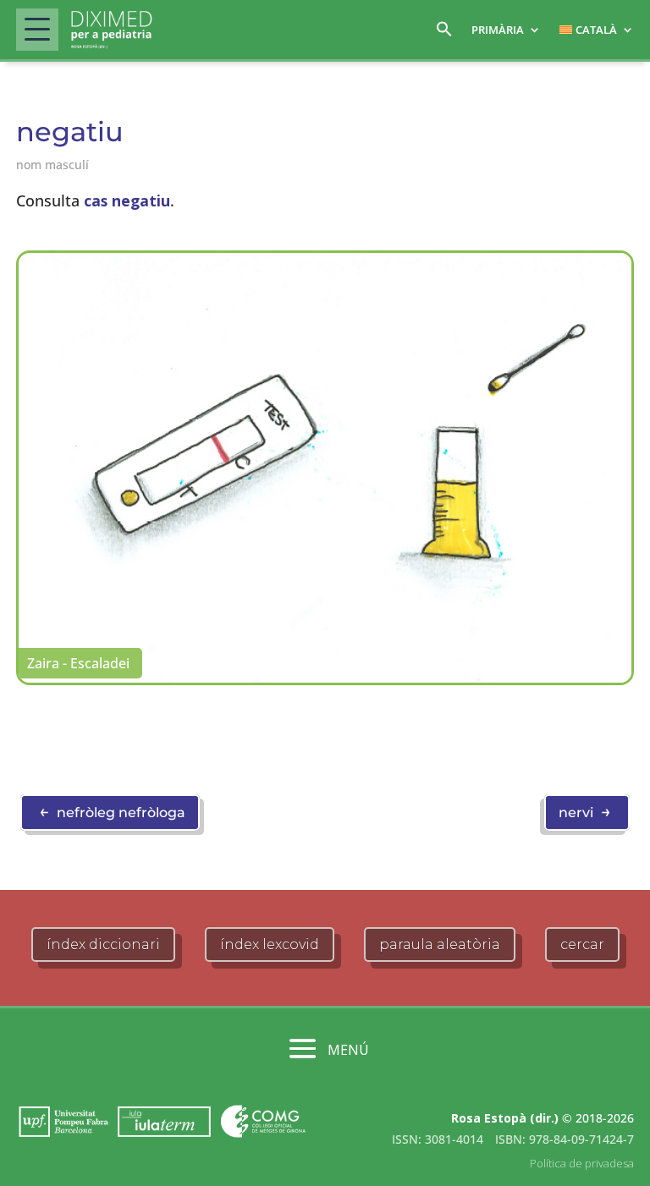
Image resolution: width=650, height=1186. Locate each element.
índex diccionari (103, 944)
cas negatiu (127, 200)
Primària (497, 29)
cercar (582, 944)
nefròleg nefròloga (112, 811)
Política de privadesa (582, 1163)
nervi (585, 811)
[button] (444, 33)
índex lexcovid (269, 944)
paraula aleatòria (439, 944)
